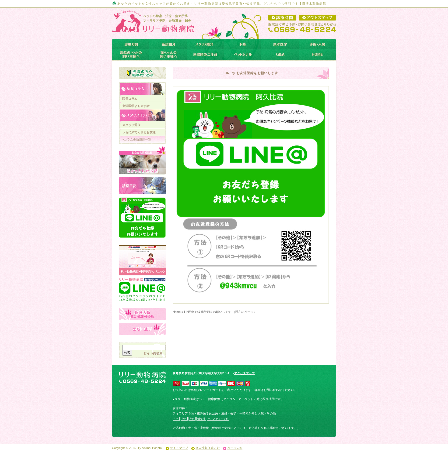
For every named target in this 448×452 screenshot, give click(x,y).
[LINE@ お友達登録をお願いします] (142, 218)
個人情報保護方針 (208, 448)
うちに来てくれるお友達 (139, 132)
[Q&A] (280, 54)
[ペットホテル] (242, 54)
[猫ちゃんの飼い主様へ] (168, 54)
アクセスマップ (244, 373)
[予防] (242, 44)
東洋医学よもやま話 (136, 106)
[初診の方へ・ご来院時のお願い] (142, 73)
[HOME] (317, 54)
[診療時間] (282, 18)
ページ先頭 (234, 448)
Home (177, 312)
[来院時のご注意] (205, 54)
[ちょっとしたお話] (142, 160)
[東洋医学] (280, 44)
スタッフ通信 (131, 125)
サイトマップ (179, 448)
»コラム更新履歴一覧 (136, 139)
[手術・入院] (317, 44)
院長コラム (129, 98)
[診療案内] (130, 44)
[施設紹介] (168, 44)
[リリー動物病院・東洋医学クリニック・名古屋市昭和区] (142, 247)
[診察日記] (142, 185)
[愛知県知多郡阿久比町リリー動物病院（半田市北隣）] (152, 29)
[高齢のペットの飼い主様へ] (130, 54)
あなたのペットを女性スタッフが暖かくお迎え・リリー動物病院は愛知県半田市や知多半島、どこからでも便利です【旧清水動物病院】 (223, 3)
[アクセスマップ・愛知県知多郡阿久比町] (317, 18)
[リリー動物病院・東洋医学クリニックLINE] (142, 285)
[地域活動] (142, 314)
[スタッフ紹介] (205, 44)
